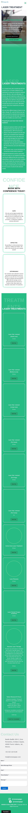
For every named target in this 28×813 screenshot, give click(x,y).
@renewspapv (17, 799)
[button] (25, 3)
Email (2, 770)
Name (2, 760)
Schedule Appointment (12, 36)
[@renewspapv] (9, 799)
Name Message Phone (6, 765)
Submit (4, 788)
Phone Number (5, 775)
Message (3, 779)
